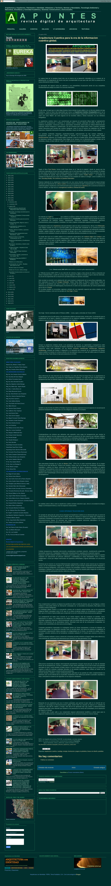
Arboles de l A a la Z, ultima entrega (18, 269)
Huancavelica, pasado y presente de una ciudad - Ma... (18, 255)
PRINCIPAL (11, 29)
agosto (11, 206)
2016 (9, 197)
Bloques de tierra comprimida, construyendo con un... (16, 237)
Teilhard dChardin (79, 187)
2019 (9, 191)
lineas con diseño (92, 751)
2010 (9, 301)
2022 (9, 184)
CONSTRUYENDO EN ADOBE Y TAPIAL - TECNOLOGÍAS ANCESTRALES (21, 568)
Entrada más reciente (46, 767)
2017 (9, 195)
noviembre (12, 204)
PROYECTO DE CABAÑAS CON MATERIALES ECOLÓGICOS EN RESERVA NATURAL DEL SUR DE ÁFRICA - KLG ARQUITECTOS (21, 665)
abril (10, 282)
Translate (51, 781)
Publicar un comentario (47, 760)
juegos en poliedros (81, 751)
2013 (9, 294)
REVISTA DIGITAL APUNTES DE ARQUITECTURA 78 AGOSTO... (18, 209)
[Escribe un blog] (45, 749)
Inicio (73, 767)
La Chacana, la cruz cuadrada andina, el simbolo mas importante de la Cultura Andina (23, 644)
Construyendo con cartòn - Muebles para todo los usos (18, 264)
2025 (9, 178)
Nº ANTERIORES (59, 29)
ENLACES (45, 29)
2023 (9, 182)
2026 (9, 175)
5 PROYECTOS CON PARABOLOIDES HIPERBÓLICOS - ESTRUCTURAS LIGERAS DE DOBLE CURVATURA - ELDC (23, 771)
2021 (9, 186)
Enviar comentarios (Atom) (76, 772)
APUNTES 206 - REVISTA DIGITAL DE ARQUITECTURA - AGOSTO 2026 (17, 123)
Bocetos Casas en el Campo (16, 267)
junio (10, 278)
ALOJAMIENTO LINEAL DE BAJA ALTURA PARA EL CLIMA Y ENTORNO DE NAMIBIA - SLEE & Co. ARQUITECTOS (23, 695)
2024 (9, 180)
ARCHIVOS (73, 29)
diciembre (12, 202)
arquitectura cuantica (51, 751)
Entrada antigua (99, 767)
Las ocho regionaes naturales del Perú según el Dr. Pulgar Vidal (23, 633)
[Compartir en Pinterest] (49, 749)
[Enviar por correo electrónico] (43, 749)
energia (65, 751)
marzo (11, 285)
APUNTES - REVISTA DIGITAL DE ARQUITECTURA (24, 5)
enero (11, 289)
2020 (9, 189)
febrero (11, 287)
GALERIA (22, 29)
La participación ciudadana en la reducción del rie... (17, 226)
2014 (9, 292)
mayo (10, 280)
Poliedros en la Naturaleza (16, 261)
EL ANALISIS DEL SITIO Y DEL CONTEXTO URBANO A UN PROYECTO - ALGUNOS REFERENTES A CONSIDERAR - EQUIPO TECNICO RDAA (21, 580)
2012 (9, 296)
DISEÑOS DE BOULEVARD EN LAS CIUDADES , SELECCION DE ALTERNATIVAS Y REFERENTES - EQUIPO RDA (22, 728)
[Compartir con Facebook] (48, 749)
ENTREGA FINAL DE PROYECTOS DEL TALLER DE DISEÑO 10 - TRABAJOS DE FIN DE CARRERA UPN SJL (23, 601)
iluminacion (71, 751)
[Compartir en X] (46, 749)
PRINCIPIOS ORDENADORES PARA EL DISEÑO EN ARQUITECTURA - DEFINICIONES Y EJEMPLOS (23, 750)
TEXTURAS (85, 29)
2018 (9, 193)
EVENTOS (33, 29)
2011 (9, 298)
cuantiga (59, 751)
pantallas (100, 751)
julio (10, 276)
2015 (9, 200)
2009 (9, 303)
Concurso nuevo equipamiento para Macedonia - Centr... (18, 234)
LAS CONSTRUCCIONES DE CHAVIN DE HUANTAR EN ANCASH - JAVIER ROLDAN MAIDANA (22, 612)
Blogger (78, 874)
